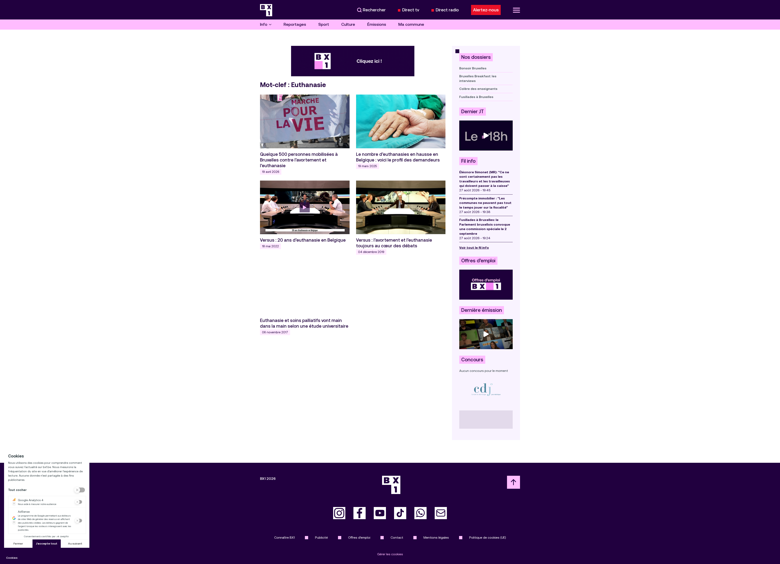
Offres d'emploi (359, 537)
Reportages (295, 24)
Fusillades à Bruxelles (476, 97)
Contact (397, 537)
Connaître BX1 (284, 537)
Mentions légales (436, 537)
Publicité (321, 537)
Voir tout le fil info (474, 247)
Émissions (376, 24)
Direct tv (410, 10)
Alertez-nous (486, 10)
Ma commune (411, 24)
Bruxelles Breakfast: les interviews (477, 78)
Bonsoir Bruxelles (472, 68)
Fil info (468, 161)
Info (263, 24)
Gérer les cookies (390, 554)
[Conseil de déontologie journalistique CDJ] (486, 389)
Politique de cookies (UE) (487, 537)
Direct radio (447, 10)
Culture (348, 24)
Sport (323, 24)
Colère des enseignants (478, 88)
